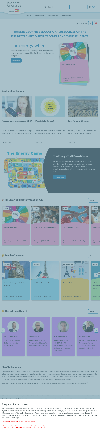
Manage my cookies (23, 427)
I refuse (39, 427)
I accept (7, 427)
